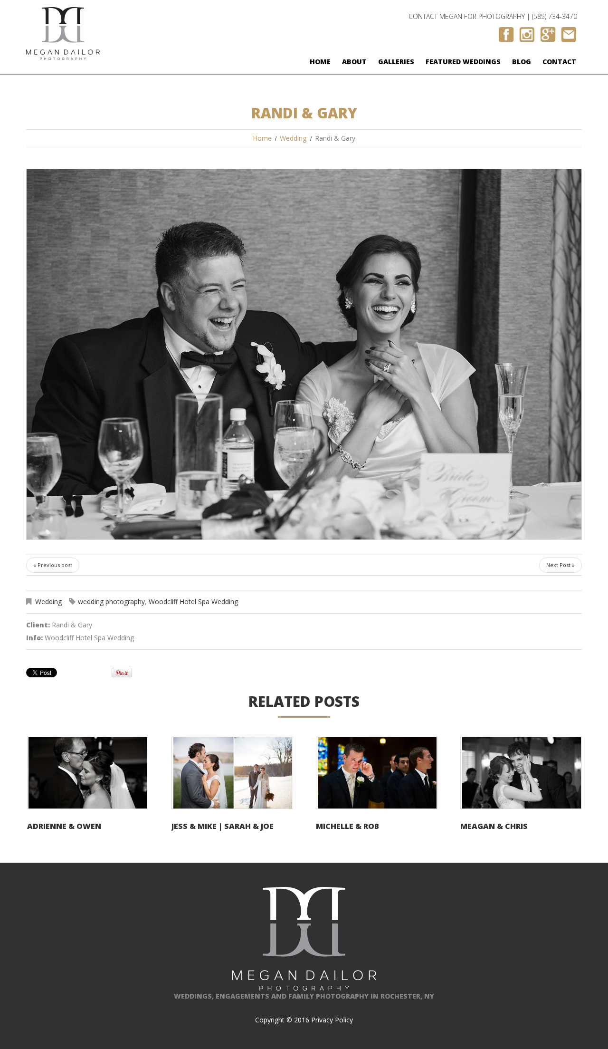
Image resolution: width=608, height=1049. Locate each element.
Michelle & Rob (347, 826)
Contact (559, 61)
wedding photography (111, 601)
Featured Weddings (463, 61)
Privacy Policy (332, 1019)
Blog (521, 61)
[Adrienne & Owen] (88, 772)
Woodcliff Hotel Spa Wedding (193, 601)
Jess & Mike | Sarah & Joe (222, 826)
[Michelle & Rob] (376, 772)
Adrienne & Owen (64, 826)
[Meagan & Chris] (521, 772)
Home (320, 61)
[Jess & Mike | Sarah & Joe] (232, 772)
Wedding (293, 138)
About (354, 61)
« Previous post (52, 564)
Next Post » (560, 564)
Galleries (396, 61)
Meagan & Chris (494, 826)
